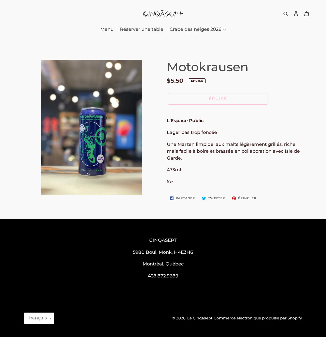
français (38, 318)
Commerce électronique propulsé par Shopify (258, 318)
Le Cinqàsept (199, 318)
